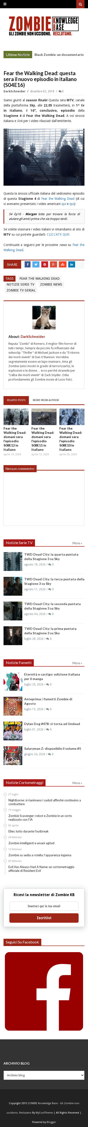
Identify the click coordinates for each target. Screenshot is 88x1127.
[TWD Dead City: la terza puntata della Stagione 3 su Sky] (13, 586)
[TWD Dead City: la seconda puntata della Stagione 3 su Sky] (13, 611)
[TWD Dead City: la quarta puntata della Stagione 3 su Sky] (13, 561)
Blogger (51, 1122)
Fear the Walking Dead (58, 199)
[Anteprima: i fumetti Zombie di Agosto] (13, 706)
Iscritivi (44, 918)
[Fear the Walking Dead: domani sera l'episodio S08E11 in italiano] (44, 417)
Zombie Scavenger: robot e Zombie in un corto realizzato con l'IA (40, 817)
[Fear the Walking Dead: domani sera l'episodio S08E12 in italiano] (16, 417)
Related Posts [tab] (16, 400)
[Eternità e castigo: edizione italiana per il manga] (13, 681)
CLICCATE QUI (57, 234)
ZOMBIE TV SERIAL (21, 290)
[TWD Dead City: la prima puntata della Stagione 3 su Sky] (13, 635)
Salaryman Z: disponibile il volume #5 (52, 748)
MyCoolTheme (44, 1112)
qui (63, 204)
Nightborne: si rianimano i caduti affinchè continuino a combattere (44, 802)
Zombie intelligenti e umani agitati (31, 843)
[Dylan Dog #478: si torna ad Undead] (13, 730)
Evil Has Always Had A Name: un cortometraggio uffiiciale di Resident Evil (41, 869)
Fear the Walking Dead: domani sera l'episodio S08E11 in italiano (42, 438)
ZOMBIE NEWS (51, 284)
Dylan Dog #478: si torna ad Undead (52, 724)
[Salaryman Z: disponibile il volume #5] (13, 755)
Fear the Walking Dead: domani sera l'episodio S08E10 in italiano (70, 438)
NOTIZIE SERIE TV (20, 284)
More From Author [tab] (46, 400)
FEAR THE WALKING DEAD (39, 278)
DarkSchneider (15, 91)
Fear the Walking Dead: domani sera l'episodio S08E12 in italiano (15, 438)
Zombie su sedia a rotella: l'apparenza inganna (39, 855)
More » (25, 55)
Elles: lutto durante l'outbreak (28, 831)
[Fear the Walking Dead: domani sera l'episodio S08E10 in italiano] (71, 417)
